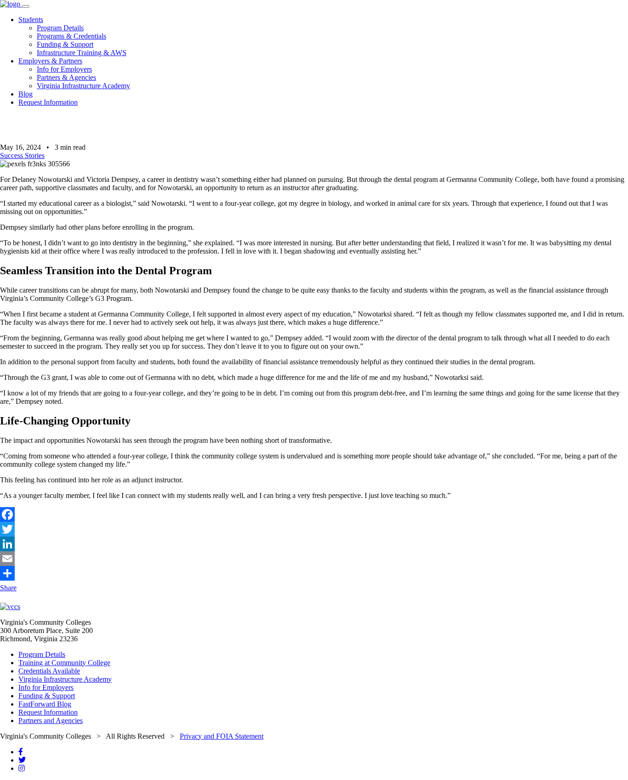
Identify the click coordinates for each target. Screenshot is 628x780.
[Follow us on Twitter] (22, 760)
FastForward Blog (44, 704)
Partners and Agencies (50, 720)
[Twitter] (314, 529)
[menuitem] (323, 36)
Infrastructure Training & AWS (81, 53)
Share (8, 588)
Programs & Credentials (71, 36)
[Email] (314, 558)
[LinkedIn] (314, 544)
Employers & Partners (50, 61)
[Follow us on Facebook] (20, 752)
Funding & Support (65, 44)
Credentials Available (49, 671)
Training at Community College (64, 663)
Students (30, 19)
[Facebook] (314, 514)
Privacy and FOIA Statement (221, 736)
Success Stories (22, 155)
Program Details (60, 28)
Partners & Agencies (66, 77)
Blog (25, 94)
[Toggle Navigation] (25, 6)
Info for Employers (64, 69)
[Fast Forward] (11, 4)
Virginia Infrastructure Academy (83, 86)
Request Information (48, 102)
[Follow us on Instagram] (21, 768)
